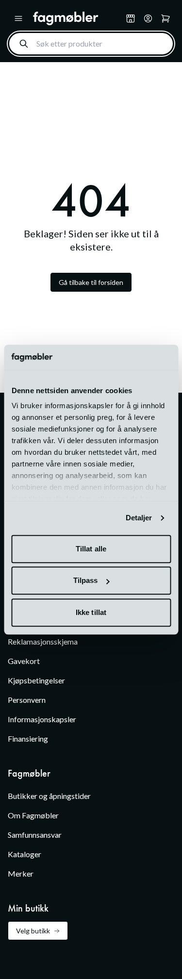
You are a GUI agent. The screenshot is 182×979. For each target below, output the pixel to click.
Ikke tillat (91, 612)
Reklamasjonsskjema (43, 641)
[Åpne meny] (18, 18)
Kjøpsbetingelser (36, 680)
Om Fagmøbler (33, 815)
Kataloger (24, 854)
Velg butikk (33, 931)
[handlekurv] (148, 18)
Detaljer (139, 518)
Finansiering (28, 738)
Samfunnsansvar (35, 834)
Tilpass (85, 581)
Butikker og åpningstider (49, 795)
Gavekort (24, 660)
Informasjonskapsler (42, 719)
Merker (20, 873)
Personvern (27, 699)
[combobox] (91, 43)
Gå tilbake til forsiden (91, 282)
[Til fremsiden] (77, 18)
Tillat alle (91, 549)
